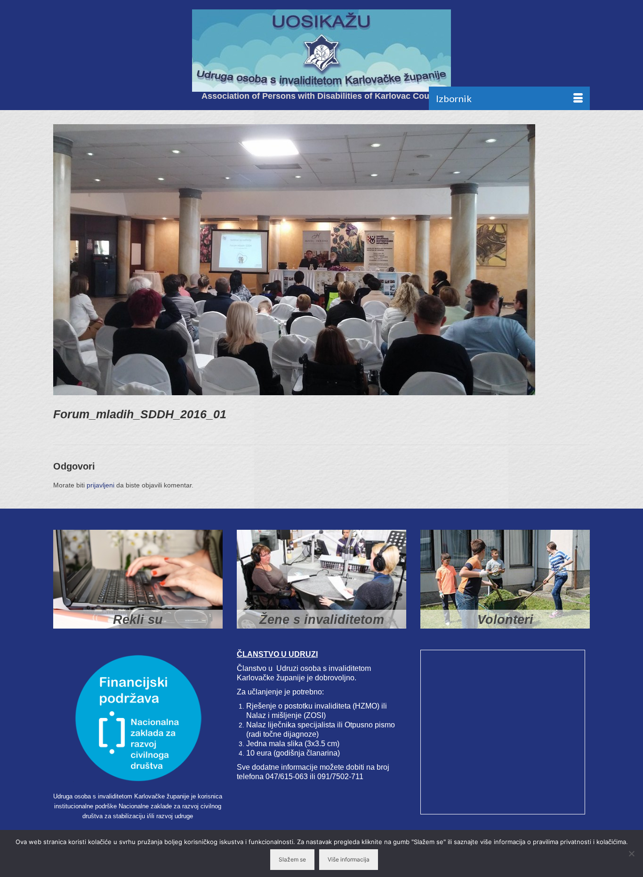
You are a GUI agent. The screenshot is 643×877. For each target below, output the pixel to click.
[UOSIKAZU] (321, 50)
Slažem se (292, 859)
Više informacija (349, 859)
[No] (631, 853)
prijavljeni (100, 485)
